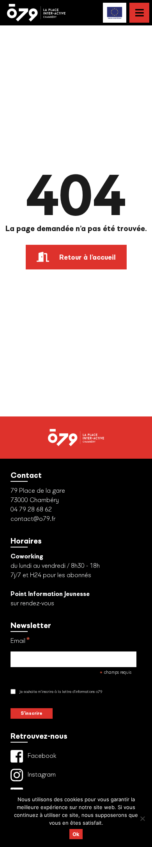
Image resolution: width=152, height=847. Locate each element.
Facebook (41, 755)
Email (20, 641)
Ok (76, 834)
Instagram (41, 774)
